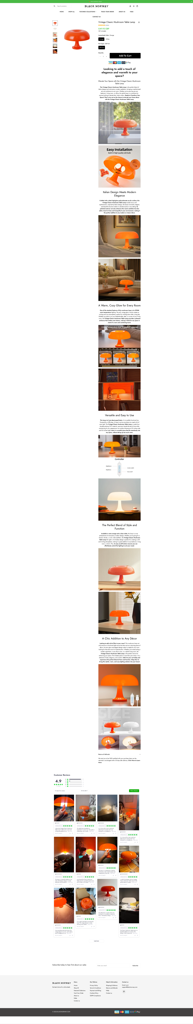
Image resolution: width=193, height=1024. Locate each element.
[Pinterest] (124, 991)
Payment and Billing (95, 991)
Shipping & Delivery (112, 985)
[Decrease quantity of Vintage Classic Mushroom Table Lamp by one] (100, 56)
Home (62, 12)
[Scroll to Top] (190, 1016)
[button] (137, 6)
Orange (101, 39)
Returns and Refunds (111, 988)
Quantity (101, 53)
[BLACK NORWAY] (96, 6)
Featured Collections (87, 12)
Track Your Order (107, 12)
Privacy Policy (94, 985)
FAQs (131, 12)
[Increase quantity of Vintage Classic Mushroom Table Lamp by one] (106, 56)
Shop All (71, 12)
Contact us (96, 17)
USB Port (101, 47)
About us (122, 12)
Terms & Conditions (95, 988)
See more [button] (69, 831)
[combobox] (84, 790)
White (107, 39)
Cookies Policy (94, 993)
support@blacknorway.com (129, 987)
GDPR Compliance (95, 996)
